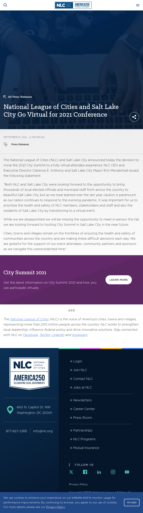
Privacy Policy (55, 507)
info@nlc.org (43, 431)
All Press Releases (20, 96)
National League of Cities (29, 319)
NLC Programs (84, 439)
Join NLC (80, 370)
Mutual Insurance (86, 448)
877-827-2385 (16, 431)
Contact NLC (83, 379)
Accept (132, 502)
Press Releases (20, 144)
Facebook (30, 335)
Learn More (119, 279)
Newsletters (82, 400)
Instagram (79, 335)
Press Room (82, 417)
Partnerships (82, 430)
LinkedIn (58, 335)
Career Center (84, 409)
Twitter (45, 335)
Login (77, 361)
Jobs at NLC (82, 387)
